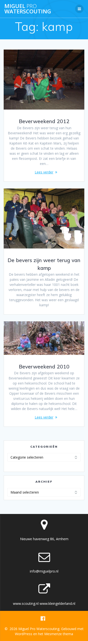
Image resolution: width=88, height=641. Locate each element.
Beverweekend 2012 (44, 121)
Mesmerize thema (58, 634)
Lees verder (44, 172)
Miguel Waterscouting (27, 8)
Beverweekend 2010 (44, 366)
